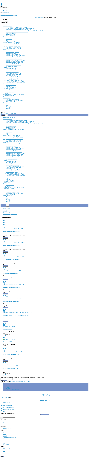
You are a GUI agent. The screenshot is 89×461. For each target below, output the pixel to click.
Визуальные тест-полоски (11, 66)
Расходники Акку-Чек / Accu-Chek (13, 48)
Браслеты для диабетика (11, 35)
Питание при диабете (8, 90)
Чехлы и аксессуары (7, 26)
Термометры (8, 106)
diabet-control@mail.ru (39, 17)
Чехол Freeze (8, 37)
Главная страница (46, 394)
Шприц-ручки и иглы (8, 83)
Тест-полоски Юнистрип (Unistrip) (13, 56)
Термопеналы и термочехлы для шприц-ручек (13, 36)
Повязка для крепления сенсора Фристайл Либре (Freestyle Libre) (20, 28)
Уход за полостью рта (10, 101)
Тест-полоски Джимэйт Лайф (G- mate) (14, 62)
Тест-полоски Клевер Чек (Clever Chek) (14, 61)
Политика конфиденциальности (10, 214)
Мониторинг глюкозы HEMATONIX (11, 43)
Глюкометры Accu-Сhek (11, 68)
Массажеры (8, 108)
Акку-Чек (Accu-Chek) (11, 33)
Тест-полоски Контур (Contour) (13, 52)
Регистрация (6, 444)
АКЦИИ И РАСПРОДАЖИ (9, 24)
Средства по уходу (7, 98)
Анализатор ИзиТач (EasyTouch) (13, 76)
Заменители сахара (10, 92)
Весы (7, 105)
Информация (6, 383)
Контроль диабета (7, 428)
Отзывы (5, 210)
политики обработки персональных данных (20, 381)
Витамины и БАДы (7, 89)
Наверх (2, 456)
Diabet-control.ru (5, 397)
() (6, 405)
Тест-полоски (6, 49)
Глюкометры (6, 67)
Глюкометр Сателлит (10, 75)
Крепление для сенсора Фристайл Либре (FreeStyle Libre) (18, 29)
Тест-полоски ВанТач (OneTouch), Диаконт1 (15, 55)
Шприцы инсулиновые (11, 85)
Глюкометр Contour (10, 70)
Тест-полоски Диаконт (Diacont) (13, 54)
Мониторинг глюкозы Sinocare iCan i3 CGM (13, 45)
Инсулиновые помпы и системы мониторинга (13, 80)
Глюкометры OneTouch (11, 69)
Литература (5, 96)
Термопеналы (9, 39)
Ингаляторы (8, 107)
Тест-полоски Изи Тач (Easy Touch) (13, 63)
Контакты (5, 211)
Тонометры (8, 109)
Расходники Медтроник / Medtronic (13, 47)
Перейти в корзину (44, 414)
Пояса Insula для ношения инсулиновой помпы (16, 27)
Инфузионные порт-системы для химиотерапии (13, 94)
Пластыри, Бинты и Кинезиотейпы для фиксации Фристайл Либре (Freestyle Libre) (24, 30)
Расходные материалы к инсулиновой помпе (13, 46)
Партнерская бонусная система (10, 212)
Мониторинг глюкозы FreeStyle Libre (11, 42)
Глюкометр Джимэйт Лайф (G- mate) (14, 78)
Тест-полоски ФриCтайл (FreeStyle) (14, 65)
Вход (5, 10)
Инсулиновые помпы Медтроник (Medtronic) (16, 82)
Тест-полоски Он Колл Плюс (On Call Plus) (15, 60)
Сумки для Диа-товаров (11, 41)
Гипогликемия (6, 93)
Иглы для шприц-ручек (11, 87)
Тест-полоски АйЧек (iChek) (12, 57)
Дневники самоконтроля (8, 95)
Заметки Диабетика (46, 395)
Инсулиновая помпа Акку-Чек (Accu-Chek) (15, 81)
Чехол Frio (8, 40)
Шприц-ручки (9, 86)
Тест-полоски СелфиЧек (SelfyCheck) (14, 59)
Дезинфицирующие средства (12, 99)
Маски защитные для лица (12, 103)
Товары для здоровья (7, 102)
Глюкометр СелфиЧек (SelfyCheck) (13, 74)
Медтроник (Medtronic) (11, 34)
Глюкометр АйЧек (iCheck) (12, 79)
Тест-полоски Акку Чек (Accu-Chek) (14, 50)
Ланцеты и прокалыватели (9, 88)
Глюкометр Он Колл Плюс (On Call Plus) (15, 73)
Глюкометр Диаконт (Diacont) (12, 72)
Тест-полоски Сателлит (11, 53)
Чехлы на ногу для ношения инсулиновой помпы (17, 32)
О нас (4, 209)
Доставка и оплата (7, 208)
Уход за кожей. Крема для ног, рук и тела (15, 100)
